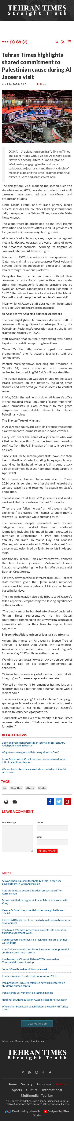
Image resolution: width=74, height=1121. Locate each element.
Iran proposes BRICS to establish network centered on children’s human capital (33, 984)
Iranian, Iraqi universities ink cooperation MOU (29, 976)
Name (40, 822)
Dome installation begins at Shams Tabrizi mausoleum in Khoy (35, 902)
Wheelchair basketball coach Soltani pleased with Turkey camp (35, 1008)
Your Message (9, 822)
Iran (4, 788)
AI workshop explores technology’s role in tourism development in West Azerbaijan (31, 882)
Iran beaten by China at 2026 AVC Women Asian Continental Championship (30, 961)
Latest (6, 873)
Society (27, 1084)
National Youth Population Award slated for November (34, 999)
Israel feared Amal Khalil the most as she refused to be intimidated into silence (33, 761)
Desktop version (37, 1023)
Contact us (37, 1041)
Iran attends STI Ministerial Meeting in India (27, 992)
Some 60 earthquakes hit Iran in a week (24, 969)
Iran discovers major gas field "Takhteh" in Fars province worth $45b (34, 941)
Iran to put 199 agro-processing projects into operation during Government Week (34, 931)
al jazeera (30, 788)
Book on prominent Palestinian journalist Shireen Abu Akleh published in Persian (33, 744)
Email (40, 836)
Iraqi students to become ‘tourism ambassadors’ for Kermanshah (32, 892)
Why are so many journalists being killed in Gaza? (31, 752)
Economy (44, 1084)
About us (7, 1041)
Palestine (42, 788)
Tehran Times (16, 788)
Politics (41, 84)
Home (12, 1084)
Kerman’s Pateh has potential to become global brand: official (33, 912)
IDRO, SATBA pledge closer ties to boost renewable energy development (36, 921)
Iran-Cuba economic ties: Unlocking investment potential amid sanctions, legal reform (35, 951)
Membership (22, 1041)
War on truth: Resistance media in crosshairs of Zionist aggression (34, 770)
